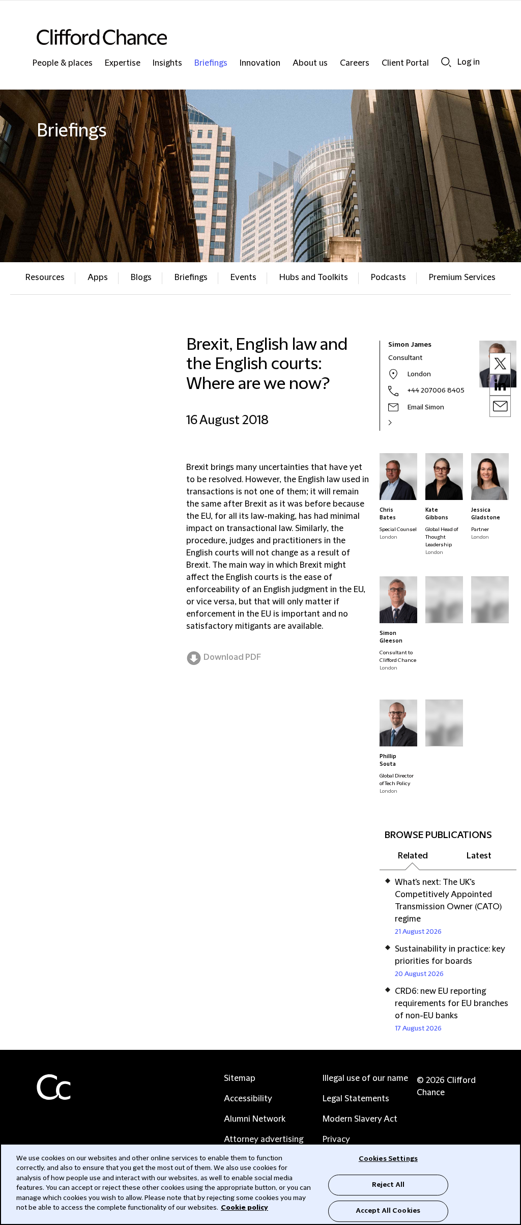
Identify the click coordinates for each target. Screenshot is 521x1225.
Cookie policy (244, 1208)
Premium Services (462, 277)
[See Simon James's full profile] (401, 422)
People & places (63, 63)
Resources (45, 277)
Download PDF (232, 657)
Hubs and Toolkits (313, 277)
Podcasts (388, 277)
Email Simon (426, 407)
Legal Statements (356, 1098)
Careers (354, 63)
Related (413, 855)
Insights (167, 63)
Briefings (210, 63)
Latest (479, 855)
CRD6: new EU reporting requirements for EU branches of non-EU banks (451, 1003)
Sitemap (239, 1078)
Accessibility (248, 1098)
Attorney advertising (263, 1139)
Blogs (141, 277)
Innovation (260, 63)
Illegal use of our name (365, 1078)
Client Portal (405, 63)
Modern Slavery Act (360, 1119)
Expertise (122, 63)
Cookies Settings (388, 1159)
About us (310, 63)
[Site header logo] (240, 37)
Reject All (388, 1185)
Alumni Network (254, 1119)
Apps (98, 277)
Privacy (336, 1139)
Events (243, 277)
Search (446, 62)
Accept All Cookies (388, 1211)
